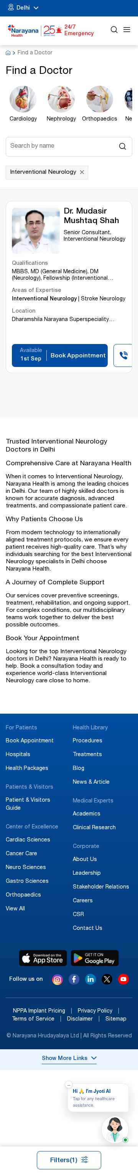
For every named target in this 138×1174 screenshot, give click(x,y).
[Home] (32, 31)
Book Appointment (30, 741)
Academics (86, 814)
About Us (85, 860)
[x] (107, 982)
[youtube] (123, 982)
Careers (83, 901)
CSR (78, 915)
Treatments (87, 755)
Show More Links (64, 1058)
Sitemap (116, 1019)
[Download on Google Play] (95, 958)
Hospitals (18, 755)
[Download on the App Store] (43, 958)
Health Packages (27, 768)
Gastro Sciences (27, 881)
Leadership (87, 873)
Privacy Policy (98, 1011)
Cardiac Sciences (28, 840)
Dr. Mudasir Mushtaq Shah (91, 216)
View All (15, 909)
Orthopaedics (23, 895)
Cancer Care (21, 854)
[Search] (114, 30)
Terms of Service (36, 1019)
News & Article (91, 782)
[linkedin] (90, 982)
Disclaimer (83, 1019)
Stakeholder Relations (101, 887)
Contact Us (87, 928)
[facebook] (74, 982)
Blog (78, 768)
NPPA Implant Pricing (42, 1011)
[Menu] (126, 30)
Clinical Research (94, 828)
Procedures (87, 741)
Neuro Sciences (26, 868)
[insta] (57, 980)
